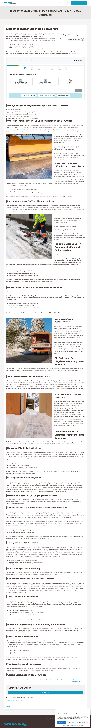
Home (50, 3)
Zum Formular (45, 692)
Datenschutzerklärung (74, 725)
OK (75, 60)
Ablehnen (71, 722)
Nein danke (80, 60)
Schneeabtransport (61, 680)
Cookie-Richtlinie (66, 725)
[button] (88, 711)
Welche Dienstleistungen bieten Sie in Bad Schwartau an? (22, 111)
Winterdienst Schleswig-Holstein (14, 700)
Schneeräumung (14, 680)
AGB (55, 718)
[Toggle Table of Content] (81, 39)
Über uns (57, 3)
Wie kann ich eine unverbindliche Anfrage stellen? (20, 113)
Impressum (81, 725)
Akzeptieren (61, 722)
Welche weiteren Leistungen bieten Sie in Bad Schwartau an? (23, 118)
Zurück (8, 706)
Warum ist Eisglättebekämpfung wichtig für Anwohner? (21, 114)
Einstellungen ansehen (82, 722)
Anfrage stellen (79, 3)
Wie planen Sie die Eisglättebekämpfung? (18, 116)
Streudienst (30, 680)
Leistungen (65, 3)
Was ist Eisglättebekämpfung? (15, 109)
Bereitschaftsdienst (45, 680)
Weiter (78, 90)
